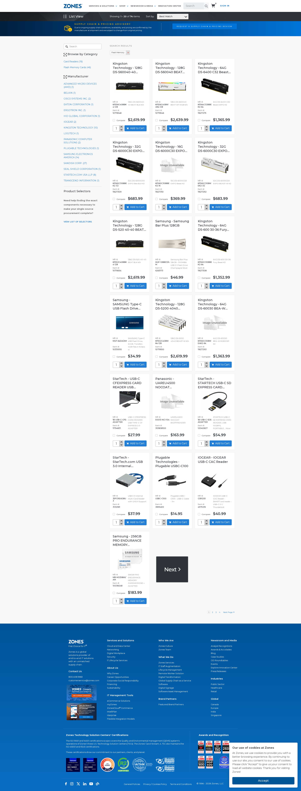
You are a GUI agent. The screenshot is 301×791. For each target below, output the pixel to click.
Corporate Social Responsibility (123, 680)
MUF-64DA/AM (120, 341)
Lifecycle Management (170, 670)
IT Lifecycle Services (117, 660)
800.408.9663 (76, 677)
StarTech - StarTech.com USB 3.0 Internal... (128, 462)
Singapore (216, 715)
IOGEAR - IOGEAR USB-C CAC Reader (213, 460)
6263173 (159, 270)
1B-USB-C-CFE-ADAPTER (120, 421)
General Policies (132, 784)
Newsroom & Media (142, 6)
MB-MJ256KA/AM (119, 578)
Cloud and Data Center (118, 646)
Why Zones (113, 673)
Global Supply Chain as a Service (174, 680)
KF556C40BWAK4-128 (162, 105)
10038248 (117, 586)
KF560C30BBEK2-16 (162, 184)
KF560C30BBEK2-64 (205, 263)
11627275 (202, 113)
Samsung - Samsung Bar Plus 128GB (172, 223)
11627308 (202, 270)
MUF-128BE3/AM (162, 263)
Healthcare (216, 688)
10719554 (117, 270)
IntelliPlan (112, 711)
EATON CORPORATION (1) (78, 104)
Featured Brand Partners (171, 704)
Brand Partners (167, 698)
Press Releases (218, 671)
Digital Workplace (116, 653)
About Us (112, 667)
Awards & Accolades (221, 649)
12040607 (203, 428)
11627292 (202, 192)
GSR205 (202, 498)
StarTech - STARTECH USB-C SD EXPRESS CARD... (214, 383)
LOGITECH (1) (71, 133)
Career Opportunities (118, 677)
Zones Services (166, 662)
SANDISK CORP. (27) (75, 163)
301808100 (160, 428)
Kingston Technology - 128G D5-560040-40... (127, 68)
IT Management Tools (120, 695)
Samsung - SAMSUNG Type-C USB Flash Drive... (127, 304)
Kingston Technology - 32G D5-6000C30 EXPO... (129, 147)
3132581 (116, 507)
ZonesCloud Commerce (120, 708)
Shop (122, 6)
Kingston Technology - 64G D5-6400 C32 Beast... (214, 68)
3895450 (159, 507)
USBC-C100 (160, 498)
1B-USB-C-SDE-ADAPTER (205, 421)
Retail (214, 691)
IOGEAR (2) (70, 121)
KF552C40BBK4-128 (120, 263)
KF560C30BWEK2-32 (204, 184)
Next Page (228, 612)
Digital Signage (166, 688)
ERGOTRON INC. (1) (75, 110)
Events (214, 664)
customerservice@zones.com (82, 680)
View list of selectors (78, 221)
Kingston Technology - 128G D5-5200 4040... (170, 304)
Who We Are (166, 640)
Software (163, 684)
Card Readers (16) (73, 61)
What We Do (165, 657)
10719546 (159, 113)
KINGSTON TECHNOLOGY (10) (81, 127)
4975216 (202, 507)
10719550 (159, 349)
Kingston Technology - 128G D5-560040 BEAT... (170, 68)
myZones (112, 704)
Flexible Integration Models (121, 719)
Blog (213, 653)
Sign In (224, 6)
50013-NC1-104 (162, 420)
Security (111, 657)
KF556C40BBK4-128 (120, 105)
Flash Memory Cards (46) (77, 67)
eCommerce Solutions (118, 701)
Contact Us (75, 671)
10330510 (117, 349)
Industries (217, 678)
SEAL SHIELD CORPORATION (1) (82, 169)
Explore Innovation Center (224, 667)
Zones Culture (165, 646)
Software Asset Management (173, 691)
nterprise (111, 715)
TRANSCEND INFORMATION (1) (81, 180)
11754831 (117, 428)
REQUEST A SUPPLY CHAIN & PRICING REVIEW (204, 26)
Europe (214, 708)
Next (171, 569)
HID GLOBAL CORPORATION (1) (82, 116)
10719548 (117, 113)
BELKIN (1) (70, 92)
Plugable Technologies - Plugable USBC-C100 (171, 462)
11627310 (159, 192)
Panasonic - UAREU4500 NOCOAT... (165, 383)
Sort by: (159, 16)
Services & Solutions (102, 6)
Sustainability (113, 688)
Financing (112, 684)
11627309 (117, 192)
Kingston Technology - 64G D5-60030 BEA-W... (213, 304)
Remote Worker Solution (171, 673)
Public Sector (217, 684)
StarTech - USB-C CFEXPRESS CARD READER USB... (127, 383)
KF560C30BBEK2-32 (120, 184)
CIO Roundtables (219, 660)
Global (214, 698)
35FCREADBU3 (119, 499)
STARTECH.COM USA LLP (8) (80, 174)
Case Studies (217, 657)
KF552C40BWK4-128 (162, 342)
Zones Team (164, 649)
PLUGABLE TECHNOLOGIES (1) (81, 148)
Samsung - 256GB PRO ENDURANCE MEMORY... (127, 540)
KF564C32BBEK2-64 (205, 105)
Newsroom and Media (224, 640)
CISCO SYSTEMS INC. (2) (77, 98)
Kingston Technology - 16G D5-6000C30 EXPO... (171, 147)
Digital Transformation (169, 677)
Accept (263, 780)
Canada (215, 704)
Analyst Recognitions (221, 646)
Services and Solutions (120, 640)
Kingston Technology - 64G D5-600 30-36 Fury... (213, 225)
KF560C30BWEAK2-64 (204, 342)
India (213, 711)
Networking (113, 649)
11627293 (202, 349)
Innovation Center (169, 6)
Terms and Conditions (181, 784)
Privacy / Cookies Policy (155, 784)
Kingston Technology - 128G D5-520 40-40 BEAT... (129, 225)
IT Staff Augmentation (169, 666)
